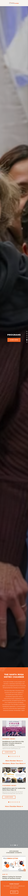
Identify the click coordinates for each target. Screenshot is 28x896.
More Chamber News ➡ (14, 806)
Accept (14, 892)
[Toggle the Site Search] (3, 3)
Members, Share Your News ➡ (14, 763)
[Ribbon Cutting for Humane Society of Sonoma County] (14, 863)
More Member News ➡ (14, 761)
